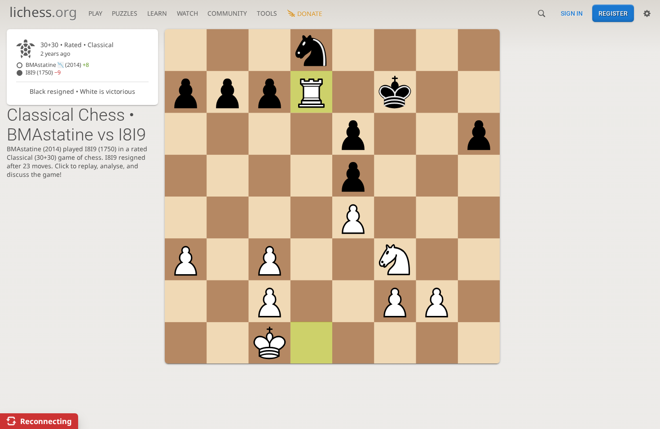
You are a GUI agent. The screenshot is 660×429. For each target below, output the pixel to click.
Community (227, 13)
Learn (157, 13)
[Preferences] (647, 13)
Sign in (572, 13)
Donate (309, 13)
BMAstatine (57, 65)
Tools (267, 13)
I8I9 (43, 72)
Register (613, 13)
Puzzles (124, 13)
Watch (187, 13)
